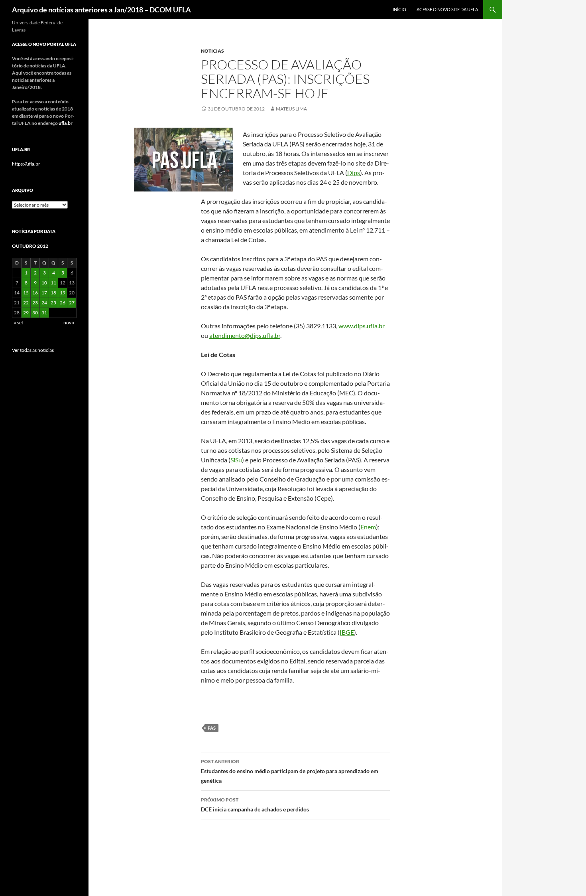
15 (26, 293)
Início (399, 9)
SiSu (236, 460)
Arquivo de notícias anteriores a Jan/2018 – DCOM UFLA (101, 9)
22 (26, 303)
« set (18, 323)
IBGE (347, 632)
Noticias (212, 51)
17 (44, 293)
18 (53, 293)
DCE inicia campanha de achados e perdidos (255, 805)
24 (44, 303)
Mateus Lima (291, 109)
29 (26, 313)
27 (72, 303)
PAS (212, 727)
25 (53, 303)
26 (62, 303)
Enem (368, 527)
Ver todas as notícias (33, 350)
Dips (353, 172)
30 (35, 313)
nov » (69, 323)
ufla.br (66, 123)
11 (53, 283)
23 (35, 303)
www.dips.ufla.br (361, 326)
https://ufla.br (26, 164)
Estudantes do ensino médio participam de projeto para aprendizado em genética (289, 771)
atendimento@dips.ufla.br (244, 335)
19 (62, 293)
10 (44, 283)
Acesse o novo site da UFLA (447, 9)
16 (35, 293)
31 (44, 313)
